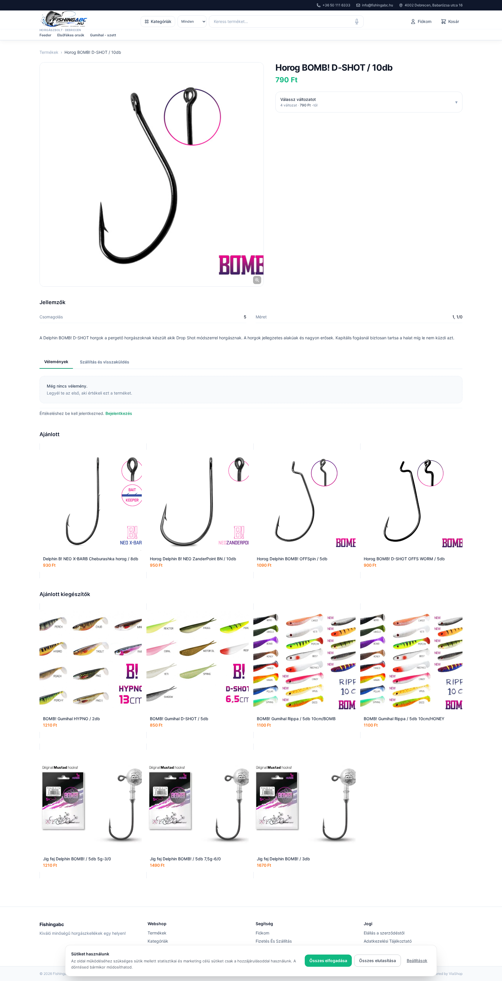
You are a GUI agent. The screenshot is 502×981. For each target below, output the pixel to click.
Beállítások (417, 960)
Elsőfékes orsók (70, 35)
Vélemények (56, 361)
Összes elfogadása (328, 960)
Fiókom (262, 932)
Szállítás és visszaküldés (104, 361)
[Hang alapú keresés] (356, 21)
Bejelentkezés (118, 413)
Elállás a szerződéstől (384, 932)
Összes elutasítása (377, 960)
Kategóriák (161, 21)
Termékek (49, 52)
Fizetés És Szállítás (274, 941)
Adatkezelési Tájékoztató (388, 941)
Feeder (45, 35)
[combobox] (286, 21)
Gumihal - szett (103, 35)
